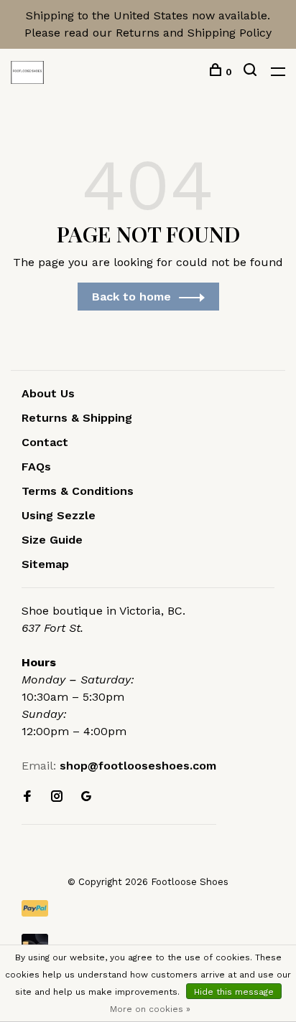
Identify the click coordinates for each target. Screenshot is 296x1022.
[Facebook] (27, 797)
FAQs (36, 466)
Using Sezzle (59, 515)
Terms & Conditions (78, 491)
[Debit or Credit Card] (148, 942)
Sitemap (45, 564)
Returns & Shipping (77, 418)
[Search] (252, 71)
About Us (48, 393)
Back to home (131, 296)
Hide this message (234, 992)
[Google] (86, 797)
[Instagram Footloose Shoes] (57, 797)
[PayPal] (148, 908)
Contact (45, 442)
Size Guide (52, 540)
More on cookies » (150, 1009)
